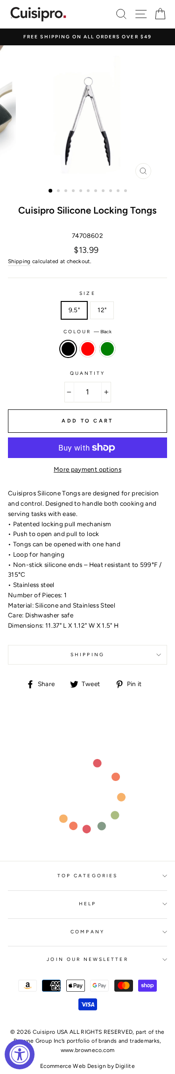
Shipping (19, 261)
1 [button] (51, 191)
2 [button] (59, 191)
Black (68, 349)
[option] (87, 37)
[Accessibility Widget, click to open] (20, 1054)
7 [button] (96, 191)
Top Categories (87, 876)
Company (87, 932)
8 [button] (104, 191)
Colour (87, 332)
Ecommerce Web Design (73, 1066)
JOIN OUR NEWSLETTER (87, 959)
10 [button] (119, 191)
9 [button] (111, 191)
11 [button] (126, 191)
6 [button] (89, 191)
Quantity (87, 373)
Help (87, 904)
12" (102, 310)
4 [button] (74, 191)
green (107, 349)
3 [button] (66, 191)
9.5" (74, 310)
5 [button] (81, 191)
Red (88, 349)
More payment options (87, 469)
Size (87, 293)
